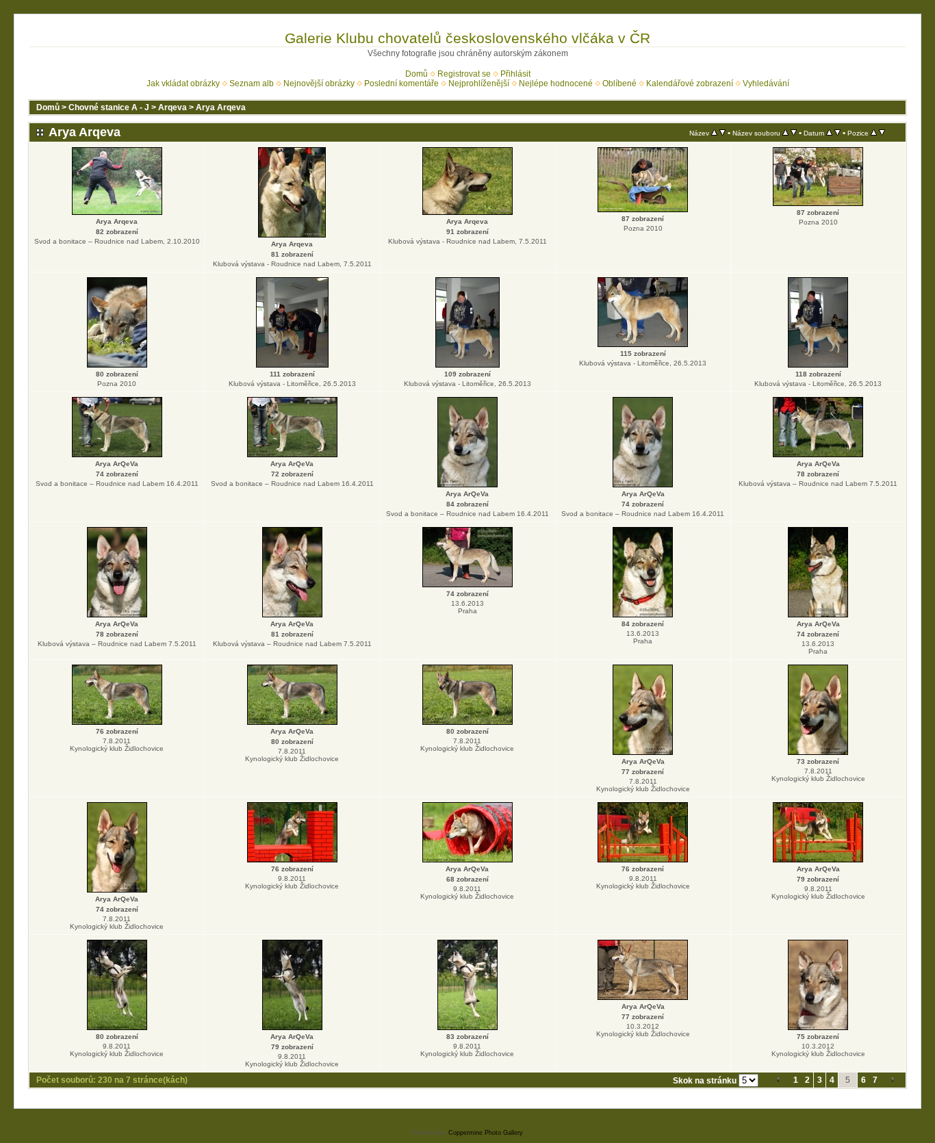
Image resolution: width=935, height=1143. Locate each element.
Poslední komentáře (401, 83)
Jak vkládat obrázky (183, 83)
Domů (416, 74)
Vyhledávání (766, 83)
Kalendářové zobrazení (689, 83)
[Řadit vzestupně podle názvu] (714, 133)
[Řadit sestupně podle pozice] (882, 133)
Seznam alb (251, 83)
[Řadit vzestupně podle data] (829, 133)
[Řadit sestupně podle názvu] (722, 133)
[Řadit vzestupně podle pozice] (874, 133)
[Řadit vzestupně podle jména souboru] (785, 133)
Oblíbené (619, 83)
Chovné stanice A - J (108, 107)
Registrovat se (464, 74)
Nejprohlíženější (478, 83)
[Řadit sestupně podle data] (837, 133)
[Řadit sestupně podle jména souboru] (794, 133)
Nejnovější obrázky (319, 83)
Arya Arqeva (221, 107)
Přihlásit (515, 74)
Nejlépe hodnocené (556, 83)
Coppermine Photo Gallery (485, 1132)
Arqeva (172, 107)
